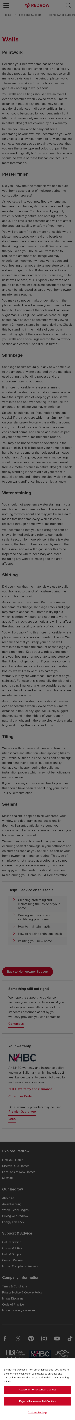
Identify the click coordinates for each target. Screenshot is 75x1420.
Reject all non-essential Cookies (37, 1401)
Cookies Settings (37, 1412)
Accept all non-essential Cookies (37, 1389)
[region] (37, 1389)
